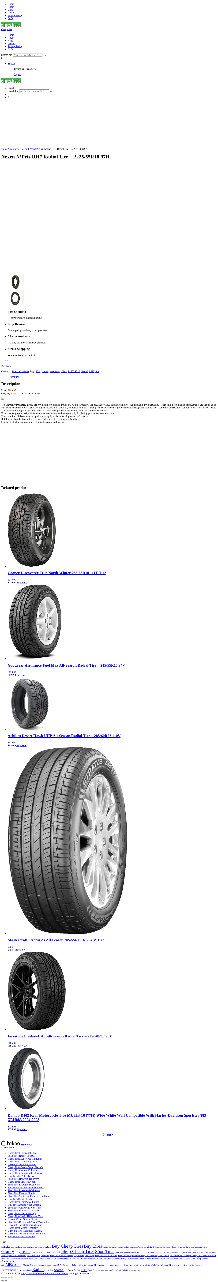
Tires (90, 1270)
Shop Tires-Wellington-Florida (129, 1256)
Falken (75, 1265)
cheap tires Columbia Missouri (166, 1247)
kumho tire (119, 1265)
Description (13, 376)
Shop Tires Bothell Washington (181, 1256)
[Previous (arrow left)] (2, 1280)
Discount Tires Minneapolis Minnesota (27, 1233)
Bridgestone (40, 1265)
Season (59, 1270)
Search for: (6, 54)
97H (38, 371)
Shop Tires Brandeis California (23, 1210)
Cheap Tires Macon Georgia (22, 1213)
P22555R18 (74, 371)
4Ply (3, 1265)
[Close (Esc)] (2, 1277)
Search (11, 88)
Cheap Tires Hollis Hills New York (25, 1216)
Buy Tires (93, 1246)
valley (198, 1258)
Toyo (102, 1270)
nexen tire (55, 371)
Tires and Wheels (28, 149)
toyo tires (108, 1270)
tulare (193, 1258)
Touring (96, 1270)
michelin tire (164, 1265)
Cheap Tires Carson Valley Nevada (25, 1167)
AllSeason (12, 1265)
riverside (57, 1252)
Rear (51, 1270)
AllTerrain (25, 1265)
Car (64, 1265)
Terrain (77, 1270)
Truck (114, 1270)
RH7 (91, 371)
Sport (70, 1270)
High (96, 1265)
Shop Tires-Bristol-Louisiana (176, 1252)
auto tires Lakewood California (22, 1247)
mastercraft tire (144, 1265)
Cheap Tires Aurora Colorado (23, 1170)
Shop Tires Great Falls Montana (110, 1258)
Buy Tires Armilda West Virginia (24, 1204)
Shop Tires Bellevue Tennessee (23, 1178)
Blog (10, 9)
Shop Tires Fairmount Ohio (61, 1258)
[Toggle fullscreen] (9, 1277)
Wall (119, 1270)
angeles (5, 1246)
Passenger (198, 1265)
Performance (9, 1270)
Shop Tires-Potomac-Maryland (61, 1256)
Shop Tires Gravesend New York (24, 1207)
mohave (41, 1252)
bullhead (48, 1247)
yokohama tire (136, 1270)
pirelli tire (28, 1270)
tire (97, 371)
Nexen (45, 371)
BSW (59, 1265)
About (11, 6)
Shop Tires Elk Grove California (24, 1184)
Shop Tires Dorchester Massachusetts (14, 1258)
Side (65, 1270)
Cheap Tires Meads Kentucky (23, 1227)
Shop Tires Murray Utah (156, 1258)
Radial (84, 371)
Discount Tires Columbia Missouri (25, 1225)
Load (126, 1265)
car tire (68, 1265)
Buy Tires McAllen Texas (21, 1176)
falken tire (82, 1265)
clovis (205, 1247)
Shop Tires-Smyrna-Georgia (84, 1256)
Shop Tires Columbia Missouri (204, 1256)
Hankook (90, 1265)
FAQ (10, 18)
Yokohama (126, 1270)
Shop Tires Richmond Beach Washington (28, 1222)
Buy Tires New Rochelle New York (26, 1187)
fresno (25, 1251)
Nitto (185, 1265)
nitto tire (191, 1265)
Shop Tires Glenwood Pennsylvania (84, 1258)
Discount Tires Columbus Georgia (25, 1230)
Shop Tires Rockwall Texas (21, 1155)
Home (11, 4)
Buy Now (6, 366)
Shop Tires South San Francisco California (29, 1196)
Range (46, 1270)
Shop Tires (104, 1251)
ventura (205, 1258)
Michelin (155, 1265)
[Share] (5, 1277)
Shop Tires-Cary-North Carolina (199, 1252)
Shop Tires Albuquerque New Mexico (155, 1256)
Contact (11, 12)
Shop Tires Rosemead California (24, 1190)
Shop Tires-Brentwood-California (152, 1252)
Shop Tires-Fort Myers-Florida (38, 1256)
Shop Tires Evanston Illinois (39, 1258)
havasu (33, 1252)
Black (32, 1265)
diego (17, 1252)
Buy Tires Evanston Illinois (21, 1236)
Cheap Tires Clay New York (22, 1181)
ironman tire (103, 1265)
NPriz (64, 371)
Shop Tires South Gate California (177, 1258)
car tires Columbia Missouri (113, 1247)
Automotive (13, 149)
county (7, 1251)
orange (50, 1252)
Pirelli (21, 1270)
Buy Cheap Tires (67, 1246)
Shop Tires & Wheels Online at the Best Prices (44, 1273)
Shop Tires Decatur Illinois (21, 1193)
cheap (150, 1246)
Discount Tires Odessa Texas (22, 1219)
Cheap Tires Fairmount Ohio (22, 1153)
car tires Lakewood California (135, 1247)
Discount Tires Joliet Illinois (22, 1164)
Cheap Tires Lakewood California (25, 1158)
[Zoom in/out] (12, 1277)
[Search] (44, 55)
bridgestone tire (51, 1265)
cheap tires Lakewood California (190, 1247)
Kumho (112, 1265)
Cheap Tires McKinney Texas (23, 1161)
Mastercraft (134, 1265)
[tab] (112, 376)
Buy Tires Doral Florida (20, 1199)
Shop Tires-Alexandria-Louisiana (127, 1252)
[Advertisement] (109, 123)
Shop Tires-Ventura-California (106, 1256)
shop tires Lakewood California (134, 1259)
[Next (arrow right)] (5, 1280)
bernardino (39, 1247)
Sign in (11, 63)
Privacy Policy (15, 15)
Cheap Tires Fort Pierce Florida (23, 1202)
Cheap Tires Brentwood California (25, 1173)
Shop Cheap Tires (77, 1251)
